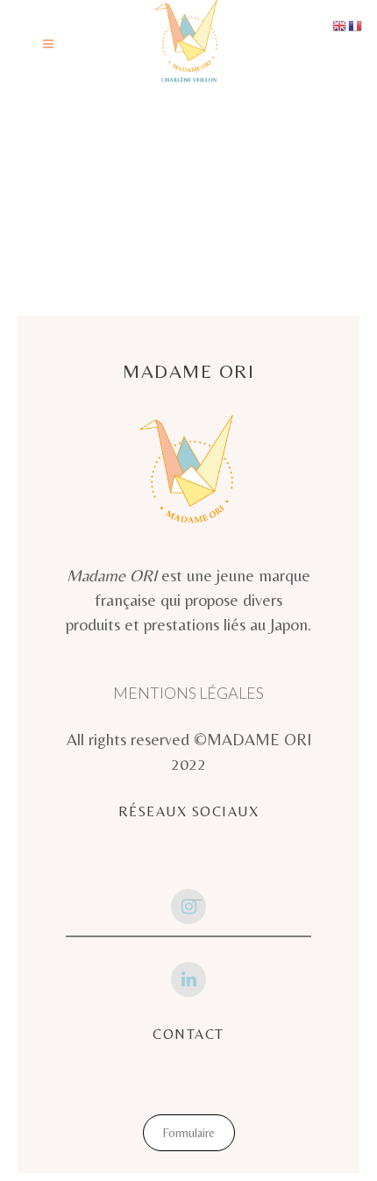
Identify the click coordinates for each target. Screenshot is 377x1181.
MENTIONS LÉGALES (188, 692)
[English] (340, 24)
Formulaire (189, 1133)
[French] (356, 24)
